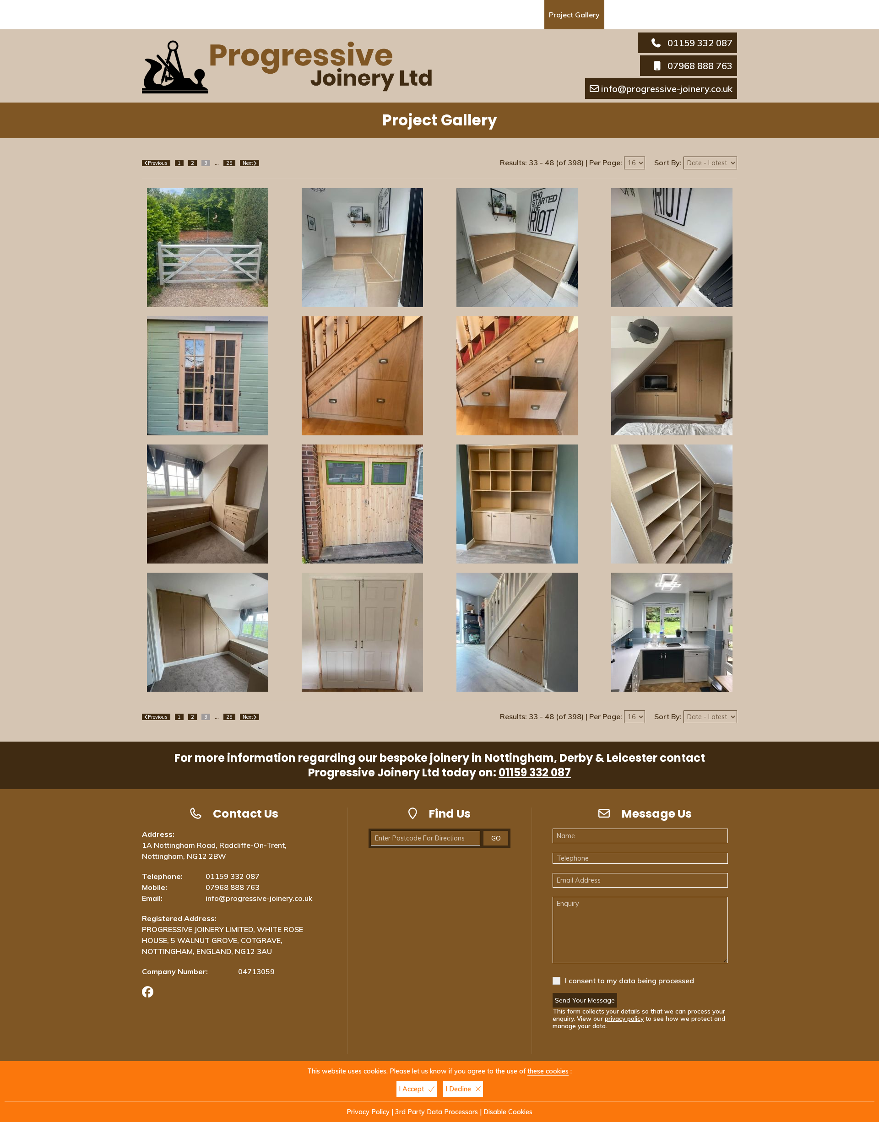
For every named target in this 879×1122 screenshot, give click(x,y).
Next (248, 163)
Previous (158, 163)
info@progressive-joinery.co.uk (666, 88)
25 (229, 163)
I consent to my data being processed (629, 980)
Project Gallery (574, 14)
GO (496, 838)
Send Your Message (585, 1000)
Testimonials (516, 14)
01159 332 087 (699, 43)
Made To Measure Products (352, 14)
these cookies (548, 1071)
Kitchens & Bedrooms (446, 14)
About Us (278, 14)
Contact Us (630, 14)
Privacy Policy (368, 1112)
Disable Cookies (507, 1112)
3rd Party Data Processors (436, 1112)
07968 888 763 (699, 65)
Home (241, 14)
